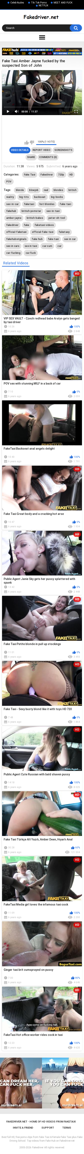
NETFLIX (43, 5)
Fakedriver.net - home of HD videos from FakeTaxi (41, 1121)
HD (71, 174)
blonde (20, 190)
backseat (39, 197)
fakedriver (12, 225)
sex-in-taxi (53, 211)
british (72, 190)
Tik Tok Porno (39, 2)
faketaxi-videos (44, 225)
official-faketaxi (16, 232)
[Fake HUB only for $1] (42, 51)
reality (10, 197)
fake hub (37, 239)
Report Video (41, 150)
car (59, 246)
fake (26, 225)
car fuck (31, 253)
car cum (47, 246)
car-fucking (13, 253)
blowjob (33, 190)
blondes (58, 190)
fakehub (11, 211)
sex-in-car (12, 204)
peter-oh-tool (57, 218)
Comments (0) (48, 157)
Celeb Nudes (17, 2)
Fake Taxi (29, 174)
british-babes (35, 218)
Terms (66, 1127)
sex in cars (12, 246)
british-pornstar (31, 211)
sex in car (70, 239)
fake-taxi (65, 204)
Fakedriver (47, 174)
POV (9, 181)
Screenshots (63, 150)
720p (61, 174)
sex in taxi (31, 246)
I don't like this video (32, 143)
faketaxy (64, 232)
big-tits (24, 197)
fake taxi (53, 239)
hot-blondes (47, 204)
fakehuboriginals (16, 239)
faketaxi (29, 204)
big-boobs (57, 197)
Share (31, 157)
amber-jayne (13, 218)
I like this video (26, 143)
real (46, 190)
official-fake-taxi (42, 232)
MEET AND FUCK (63, 2)
